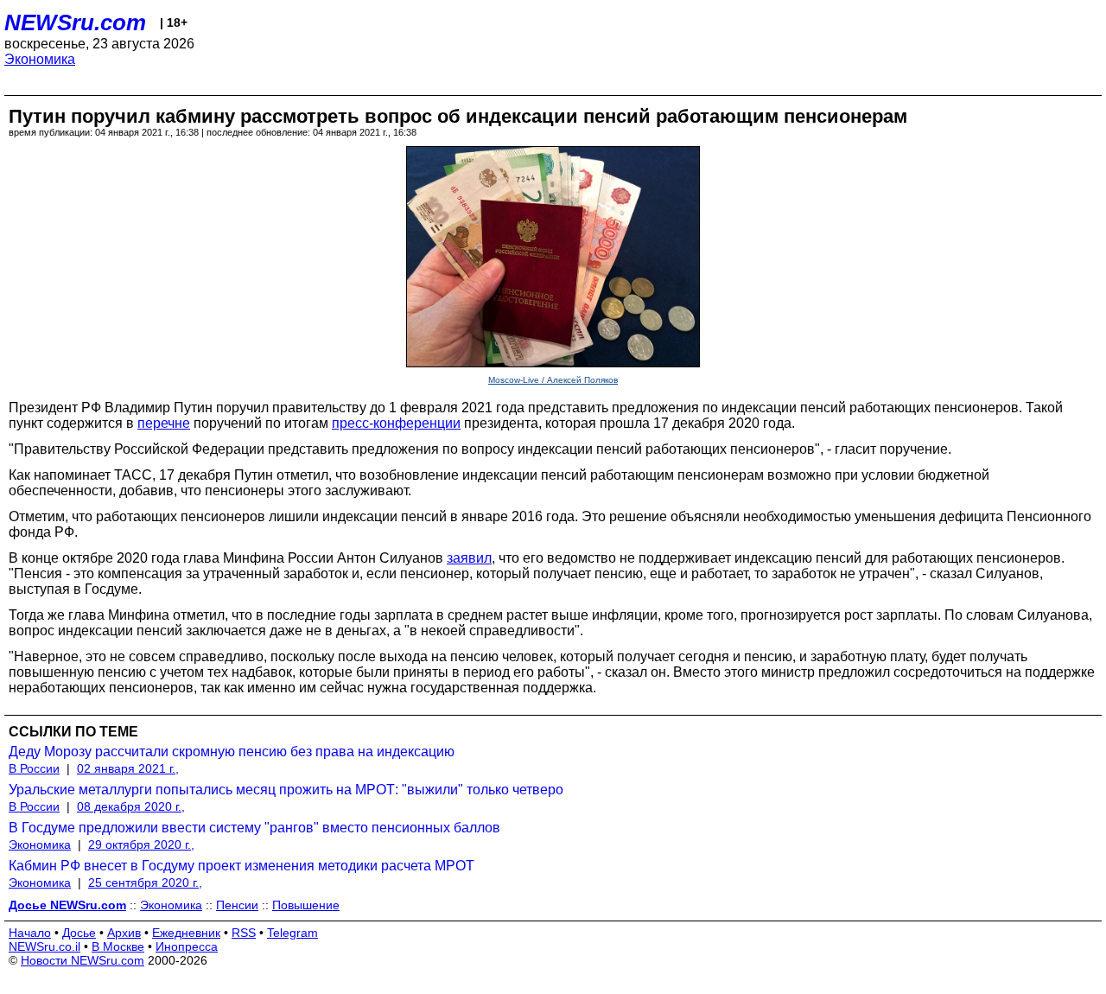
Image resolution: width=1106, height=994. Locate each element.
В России (34, 768)
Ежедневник (186, 933)
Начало (30, 933)
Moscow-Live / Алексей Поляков (553, 380)
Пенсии (237, 905)
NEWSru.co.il (44, 946)
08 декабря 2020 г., (131, 806)
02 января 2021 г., (128, 768)
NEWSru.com (75, 22)
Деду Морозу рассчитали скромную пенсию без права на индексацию (231, 751)
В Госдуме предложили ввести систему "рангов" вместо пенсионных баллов (254, 827)
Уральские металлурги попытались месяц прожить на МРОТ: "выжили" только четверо (286, 789)
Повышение (306, 905)
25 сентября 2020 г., (145, 882)
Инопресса (187, 946)
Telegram (292, 933)
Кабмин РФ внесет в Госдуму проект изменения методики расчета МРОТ (241, 865)
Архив (124, 933)
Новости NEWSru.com (82, 960)
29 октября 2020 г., (141, 844)
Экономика (39, 59)
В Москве (118, 946)
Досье (79, 933)
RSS (244, 933)
